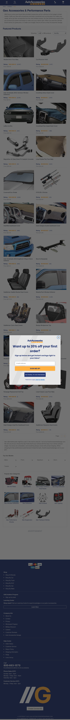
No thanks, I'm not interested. (35, 375)
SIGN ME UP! (35, 368)
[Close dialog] (58, 337)
